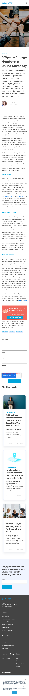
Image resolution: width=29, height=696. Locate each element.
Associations (5, 640)
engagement (19, 331)
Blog (17, 658)
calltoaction (5, 331)
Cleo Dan (12, 102)
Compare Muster (20, 663)
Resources (19, 661)
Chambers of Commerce (8, 645)
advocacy (12, 331)
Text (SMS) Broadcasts (7, 630)
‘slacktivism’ (8, 196)
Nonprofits (4, 642)
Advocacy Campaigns (7, 624)
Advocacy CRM (5, 621)
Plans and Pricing (6, 658)
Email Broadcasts (6, 627)
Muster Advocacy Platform (8, 619)
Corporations (5, 648)
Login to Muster (5, 616)
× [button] (26, 679)
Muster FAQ (19, 666)
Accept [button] (14, 693)
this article (22, 196)
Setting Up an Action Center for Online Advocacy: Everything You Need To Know (14, 420)
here (19, 300)
